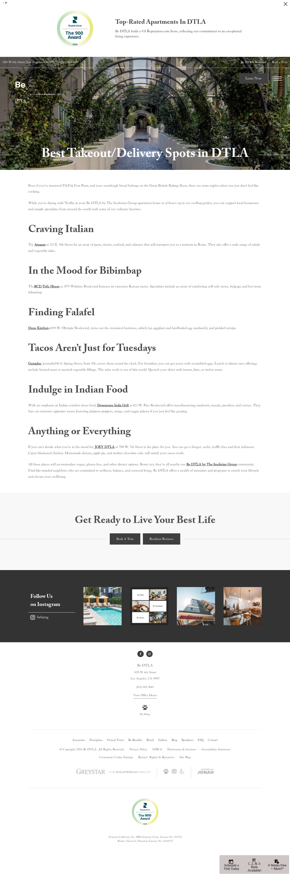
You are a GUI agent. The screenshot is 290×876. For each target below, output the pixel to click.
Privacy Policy (138, 749)
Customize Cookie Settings (116, 757)
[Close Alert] (285, 5)
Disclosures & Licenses (181, 749)
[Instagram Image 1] (102, 606)
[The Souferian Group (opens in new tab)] (129, 772)
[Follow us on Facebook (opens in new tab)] (140, 654)
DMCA (157, 749)
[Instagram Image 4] (243, 606)
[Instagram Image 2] (149, 606)
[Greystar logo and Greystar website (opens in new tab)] (90, 773)
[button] (3, 2)
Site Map (185, 757)
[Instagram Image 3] (196, 606)
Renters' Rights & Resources (156, 757)
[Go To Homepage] (37, 89)
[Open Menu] (277, 78)
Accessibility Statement (216, 749)
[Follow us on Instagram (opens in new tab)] (149, 654)
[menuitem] (78, 740)
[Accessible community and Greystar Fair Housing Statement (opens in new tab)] (182, 773)
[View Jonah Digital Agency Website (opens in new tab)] (205, 772)
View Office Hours (145, 695)
